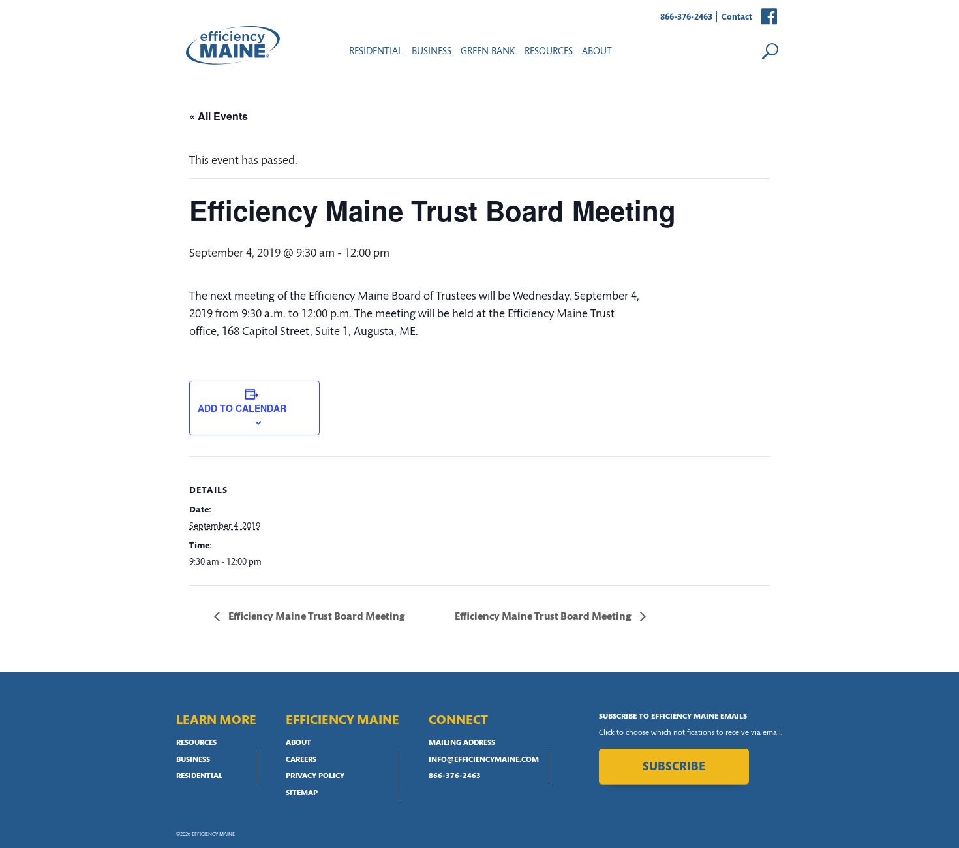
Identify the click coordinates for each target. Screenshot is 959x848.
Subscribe (674, 767)
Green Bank (488, 52)
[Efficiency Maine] (233, 45)
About (597, 52)
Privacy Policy (315, 776)
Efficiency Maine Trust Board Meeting (315, 617)
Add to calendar (242, 408)
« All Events (218, 115)
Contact (737, 17)
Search (770, 51)
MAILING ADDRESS (462, 743)
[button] (769, 17)
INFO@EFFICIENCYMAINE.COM (484, 760)
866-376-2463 (686, 17)
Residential (376, 52)
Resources (196, 743)
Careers (301, 760)
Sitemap (302, 793)
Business (431, 52)
